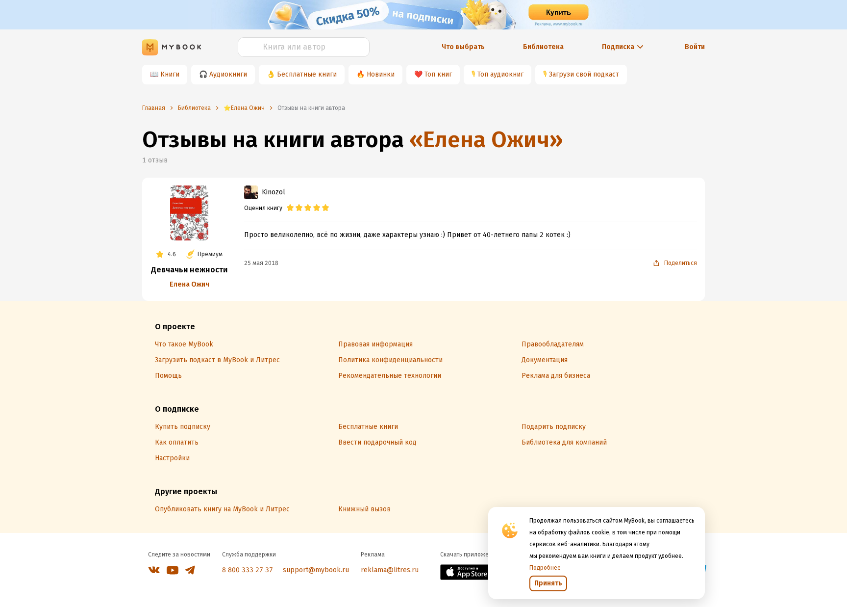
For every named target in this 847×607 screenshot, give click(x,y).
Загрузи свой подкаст (584, 74)
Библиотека (543, 47)
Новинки (381, 74)
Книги (169, 74)
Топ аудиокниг (500, 74)
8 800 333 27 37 (247, 570)
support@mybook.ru (316, 570)
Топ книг (438, 74)
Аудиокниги (228, 74)
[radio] (290, 208)
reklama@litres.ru (390, 570)
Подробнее (545, 567)
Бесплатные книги (307, 74)
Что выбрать (463, 47)
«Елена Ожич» (486, 139)
